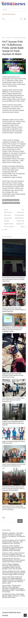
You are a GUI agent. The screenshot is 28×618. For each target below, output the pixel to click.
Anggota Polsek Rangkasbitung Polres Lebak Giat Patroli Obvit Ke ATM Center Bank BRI (13, 423)
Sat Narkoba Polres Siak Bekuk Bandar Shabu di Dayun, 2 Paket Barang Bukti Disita (13, 595)
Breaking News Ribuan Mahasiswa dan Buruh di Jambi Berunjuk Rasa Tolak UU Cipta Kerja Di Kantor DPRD (13, 488)
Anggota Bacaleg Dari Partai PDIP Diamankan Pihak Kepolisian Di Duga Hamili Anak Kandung (12, 375)
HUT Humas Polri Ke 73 (11, 203)
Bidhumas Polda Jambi (11, 200)
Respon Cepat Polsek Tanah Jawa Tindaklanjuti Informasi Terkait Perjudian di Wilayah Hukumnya (14, 309)
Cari (3, 517)
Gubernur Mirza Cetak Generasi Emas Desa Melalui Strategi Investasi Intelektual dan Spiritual (13, 554)
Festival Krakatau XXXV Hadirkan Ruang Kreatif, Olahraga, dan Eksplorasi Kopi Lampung (13, 541)
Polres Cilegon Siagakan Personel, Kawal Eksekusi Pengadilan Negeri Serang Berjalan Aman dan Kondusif (12, 566)
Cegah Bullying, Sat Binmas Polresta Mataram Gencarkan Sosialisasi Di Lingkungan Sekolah (12, 329)
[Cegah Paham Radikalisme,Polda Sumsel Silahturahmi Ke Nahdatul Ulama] (14, 454)
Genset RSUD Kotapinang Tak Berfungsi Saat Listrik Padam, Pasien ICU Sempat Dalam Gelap (13, 279)
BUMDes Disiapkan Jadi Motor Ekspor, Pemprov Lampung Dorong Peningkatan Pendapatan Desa (13, 535)
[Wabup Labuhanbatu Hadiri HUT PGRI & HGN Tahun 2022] (14, 433)
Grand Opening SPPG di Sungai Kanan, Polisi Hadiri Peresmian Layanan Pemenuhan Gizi (13, 399)
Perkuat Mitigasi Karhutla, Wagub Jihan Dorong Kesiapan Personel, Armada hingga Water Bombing (13, 572)
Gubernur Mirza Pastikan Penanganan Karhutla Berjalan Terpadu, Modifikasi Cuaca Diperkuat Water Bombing (12, 548)
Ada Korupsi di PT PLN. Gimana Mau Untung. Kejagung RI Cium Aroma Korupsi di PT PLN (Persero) (14, 507)
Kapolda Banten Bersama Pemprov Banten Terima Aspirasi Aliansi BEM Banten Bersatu (13, 560)
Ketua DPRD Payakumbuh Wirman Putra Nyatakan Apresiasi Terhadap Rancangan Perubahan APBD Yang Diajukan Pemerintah (13, 589)
